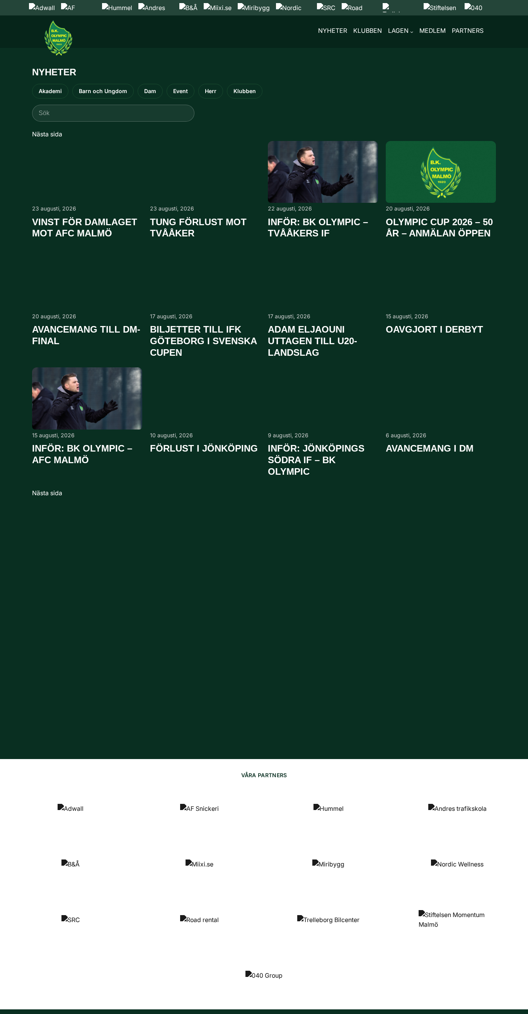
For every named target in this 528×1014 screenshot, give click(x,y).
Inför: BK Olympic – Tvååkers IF (318, 228)
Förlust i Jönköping (204, 448)
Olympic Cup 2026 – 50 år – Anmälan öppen (439, 228)
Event (180, 91)
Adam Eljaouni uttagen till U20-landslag (312, 341)
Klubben (244, 91)
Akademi (50, 91)
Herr (210, 91)
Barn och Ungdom (103, 91)
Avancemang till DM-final (86, 335)
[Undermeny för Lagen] (411, 31)
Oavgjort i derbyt (434, 329)
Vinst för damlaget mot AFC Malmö (84, 228)
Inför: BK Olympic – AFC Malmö (82, 454)
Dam (150, 91)
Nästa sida (47, 134)
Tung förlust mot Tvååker (198, 228)
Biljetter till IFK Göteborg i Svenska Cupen (203, 341)
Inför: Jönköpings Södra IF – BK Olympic (316, 460)
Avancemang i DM (429, 448)
